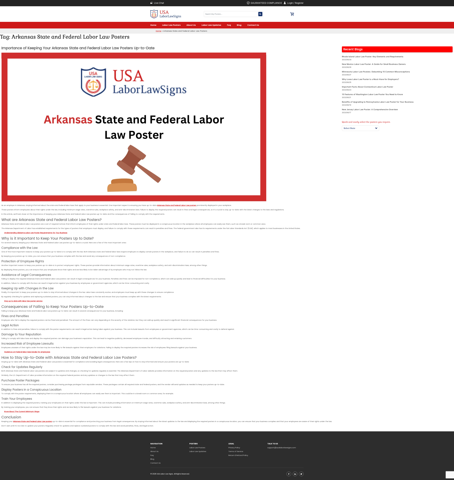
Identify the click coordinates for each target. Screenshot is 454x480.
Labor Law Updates (211, 25)
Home (153, 25)
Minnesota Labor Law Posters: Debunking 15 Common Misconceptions (376, 71)
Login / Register (295, 3)
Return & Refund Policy (238, 455)
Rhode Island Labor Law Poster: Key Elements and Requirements (372, 56)
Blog (239, 25)
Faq (229, 25)
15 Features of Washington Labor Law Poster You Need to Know (372, 94)
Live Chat (159, 3)
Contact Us (253, 25)
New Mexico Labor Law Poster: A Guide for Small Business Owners (374, 64)
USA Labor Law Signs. (165, 474)
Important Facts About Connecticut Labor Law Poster (367, 87)
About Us (191, 25)
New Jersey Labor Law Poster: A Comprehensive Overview (370, 109)
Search (260, 14)
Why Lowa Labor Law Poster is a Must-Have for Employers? (370, 79)
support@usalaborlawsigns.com (281, 447)
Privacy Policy (234, 447)
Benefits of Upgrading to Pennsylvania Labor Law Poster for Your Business (378, 102)
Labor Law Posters (171, 25)
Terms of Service (235, 451)
